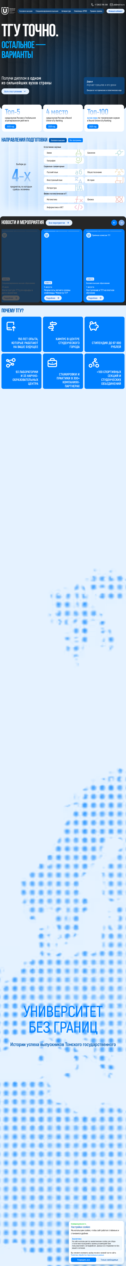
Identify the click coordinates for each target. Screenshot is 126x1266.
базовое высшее (58, 140)
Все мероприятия (60, 223)
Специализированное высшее (47, 11)
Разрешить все (83, 1259)
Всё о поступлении (16, 92)
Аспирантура (66, 11)
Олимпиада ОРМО (80, 11)
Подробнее (14, 298)
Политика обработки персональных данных (87, 1255)
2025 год (10, 126)
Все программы (75, 140)
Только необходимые (109, 1259)
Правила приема (96, 11)
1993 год (93, 1007)
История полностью (83, 1054)
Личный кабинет (116, 11)
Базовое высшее (25, 11)
